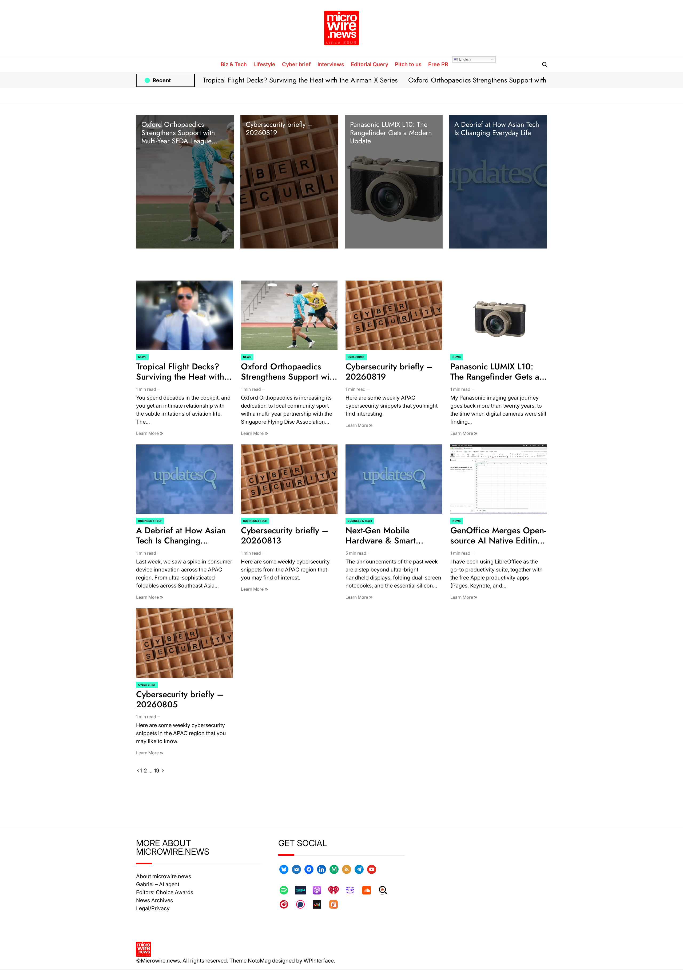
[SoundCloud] (369, 890)
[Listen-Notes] (386, 890)
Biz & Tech (234, 64)
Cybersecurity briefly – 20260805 (179, 699)
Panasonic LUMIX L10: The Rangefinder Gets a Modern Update (391, 132)
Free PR (438, 64)
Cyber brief (296, 64)
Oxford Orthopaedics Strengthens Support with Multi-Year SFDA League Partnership (531, 80)
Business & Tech (150, 520)
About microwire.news (163, 876)
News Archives (154, 900)
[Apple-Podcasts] (319, 890)
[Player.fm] (286, 904)
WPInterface (319, 960)
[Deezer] (319, 904)
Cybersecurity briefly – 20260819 (279, 128)
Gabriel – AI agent (157, 884)
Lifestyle (264, 64)
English (464, 59)
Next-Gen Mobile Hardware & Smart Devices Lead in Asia (385, 540)
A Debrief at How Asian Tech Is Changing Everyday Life (496, 128)
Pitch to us (408, 64)
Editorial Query (369, 64)
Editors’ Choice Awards (164, 892)
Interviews (330, 64)
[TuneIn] (303, 890)
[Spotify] (286, 890)
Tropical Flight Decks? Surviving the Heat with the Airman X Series (300, 80)
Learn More (148, 433)
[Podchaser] (303, 904)
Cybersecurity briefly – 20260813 (284, 535)
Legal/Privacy (153, 908)
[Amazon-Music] (352, 890)
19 (156, 770)
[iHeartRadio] (336, 890)
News (142, 356)
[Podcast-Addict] (336, 904)
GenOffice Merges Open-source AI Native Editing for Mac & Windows (498, 540)
